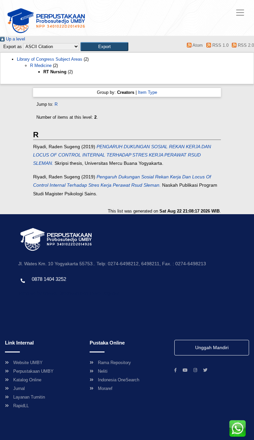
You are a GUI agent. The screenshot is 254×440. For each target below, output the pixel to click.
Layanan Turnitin (29, 397)
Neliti (102, 371)
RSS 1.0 (219, 45)
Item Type (147, 92)
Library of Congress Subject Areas (49, 59)
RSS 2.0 (245, 45)
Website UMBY (28, 362)
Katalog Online (27, 379)
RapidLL (21, 405)
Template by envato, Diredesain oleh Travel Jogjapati (69, 293)
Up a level (15, 38)
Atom (197, 45)
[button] (104, 46)
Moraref (105, 388)
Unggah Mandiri (212, 347)
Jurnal (19, 388)
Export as (12, 46)
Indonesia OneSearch (118, 379)
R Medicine (41, 65)
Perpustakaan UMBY (33, 371)
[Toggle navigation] (240, 12)
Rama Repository (114, 362)
